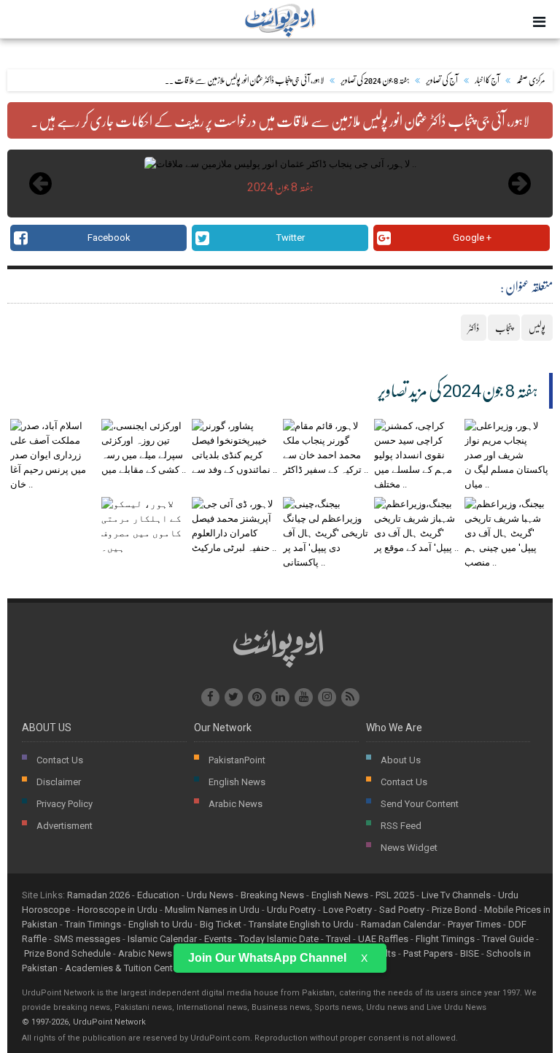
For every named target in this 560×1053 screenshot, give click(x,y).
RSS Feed (401, 825)
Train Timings (93, 924)
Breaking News (272, 895)
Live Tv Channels (456, 895)
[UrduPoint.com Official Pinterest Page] (257, 697)
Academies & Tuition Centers (125, 968)
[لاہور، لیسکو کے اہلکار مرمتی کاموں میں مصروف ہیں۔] (144, 547)
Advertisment (64, 825)
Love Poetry (347, 909)
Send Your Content (420, 803)
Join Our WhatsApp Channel (267, 958)
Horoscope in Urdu (117, 909)
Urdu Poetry (291, 909)
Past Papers (428, 953)
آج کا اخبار (487, 79)
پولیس (537, 327)
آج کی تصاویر (442, 79)
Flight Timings (445, 938)
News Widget (409, 847)
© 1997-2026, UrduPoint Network (84, 1022)
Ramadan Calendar (400, 924)
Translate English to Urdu (301, 924)
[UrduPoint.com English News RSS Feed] (350, 697)
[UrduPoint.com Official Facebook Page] (210, 697)
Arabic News (235, 803)
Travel (338, 938)
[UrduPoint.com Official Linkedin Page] (280, 697)
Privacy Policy (64, 803)
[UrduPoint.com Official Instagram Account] (327, 697)
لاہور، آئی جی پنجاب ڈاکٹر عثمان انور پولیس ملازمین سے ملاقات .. (244, 79)
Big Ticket (220, 924)
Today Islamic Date (279, 938)
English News (237, 781)
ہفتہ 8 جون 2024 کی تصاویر (375, 79)
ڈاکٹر (473, 327)
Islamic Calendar (162, 938)
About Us (401, 760)
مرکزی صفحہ (530, 79)
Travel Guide (508, 938)
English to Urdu (160, 924)
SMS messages (87, 938)
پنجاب (504, 327)
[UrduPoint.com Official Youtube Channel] (304, 697)
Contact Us (59, 760)
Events (218, 938)
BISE (469, 953)
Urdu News (210, 895)
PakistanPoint (237, 760)
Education (158, 895)
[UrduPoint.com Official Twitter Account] (234, 697)
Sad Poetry (401, 909)
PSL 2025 (395, 895)
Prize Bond (454, 909)
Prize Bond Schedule (67, 953)
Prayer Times (474, 924)
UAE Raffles (383, 938)
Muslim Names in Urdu (212, 909)
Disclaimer (58, 781)
